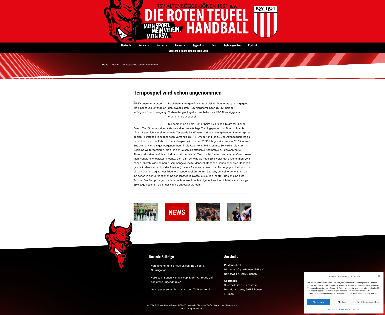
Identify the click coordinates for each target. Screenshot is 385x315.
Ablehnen (342, 302)
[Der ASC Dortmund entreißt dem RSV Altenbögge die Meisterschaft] (208, 212)
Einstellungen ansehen (368, 302)
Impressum (356, 309)
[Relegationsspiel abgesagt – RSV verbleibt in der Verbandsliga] (177, 212)
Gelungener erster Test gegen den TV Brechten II (181, 289)
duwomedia (198, 308)
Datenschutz (332, 309)
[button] (378, 276)
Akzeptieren (318, 302)
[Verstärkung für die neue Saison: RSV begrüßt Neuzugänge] (146, 212)
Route (230, 293)
